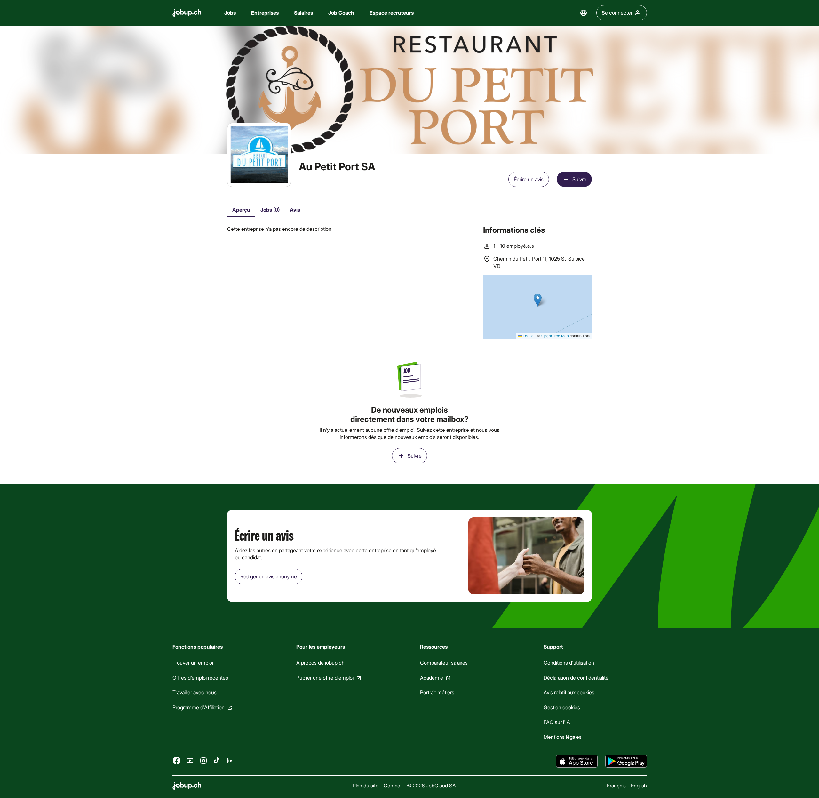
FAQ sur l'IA (557, 722)
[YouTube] (190, 760)
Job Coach (341, 13)
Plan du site (365, 785)
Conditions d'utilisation (569, 663)
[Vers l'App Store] (577, 761)
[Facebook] (176, 760)
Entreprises (265, 13)
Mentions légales (563, 737)
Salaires (303, 13)
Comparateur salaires (443, 663)
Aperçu (241, 209)
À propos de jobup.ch (320, 663)
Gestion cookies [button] (562, 707)
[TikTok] (217, 760)
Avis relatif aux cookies (569, 692)
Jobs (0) (270, 209)
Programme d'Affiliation (198, 707)
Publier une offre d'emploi (324, 677)
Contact (392, 785)
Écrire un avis (529, 179)
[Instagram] (203, 760)
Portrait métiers (437, 692)
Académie (431, 677)
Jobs (230, 13)
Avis (295, 209)
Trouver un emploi (192, 663)
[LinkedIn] (230, 760)
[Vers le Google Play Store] (626, 761)
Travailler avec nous (194, 692)
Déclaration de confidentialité (576, 677)
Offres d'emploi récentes (200, 677)
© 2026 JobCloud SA (431, 785)
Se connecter (617, 13)
